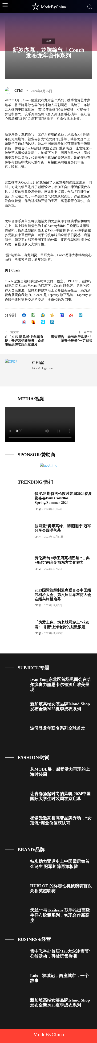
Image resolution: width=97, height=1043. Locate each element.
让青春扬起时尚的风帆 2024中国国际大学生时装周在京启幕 (60, 796)
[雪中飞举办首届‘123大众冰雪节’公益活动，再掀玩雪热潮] (16, 957)
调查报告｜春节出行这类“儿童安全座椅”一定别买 (71, 339)
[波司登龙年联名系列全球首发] (16, 734)
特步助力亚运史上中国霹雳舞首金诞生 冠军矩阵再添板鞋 (59, 864)
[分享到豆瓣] (33, 315)
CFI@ (18, 90)
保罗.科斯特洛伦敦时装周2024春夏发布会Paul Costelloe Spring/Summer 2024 (63, 498)
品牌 (48, 41)
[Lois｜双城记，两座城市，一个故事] (16, 982)
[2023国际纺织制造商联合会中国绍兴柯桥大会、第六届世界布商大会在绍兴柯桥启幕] (18, 600)
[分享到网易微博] (24, 322)
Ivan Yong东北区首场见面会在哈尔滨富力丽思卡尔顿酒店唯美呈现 (60, 684)
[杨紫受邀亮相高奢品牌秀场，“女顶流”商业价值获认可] (16, 824)
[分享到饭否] (43, 322)
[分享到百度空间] (62, 315)
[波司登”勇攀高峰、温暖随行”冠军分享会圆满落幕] (18, 535)
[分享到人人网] (24, 315)
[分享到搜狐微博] (33, 322)
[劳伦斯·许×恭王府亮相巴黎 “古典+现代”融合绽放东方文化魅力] (18, 567)
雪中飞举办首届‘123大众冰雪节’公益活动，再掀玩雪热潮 (60, 954)
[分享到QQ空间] (43, 315)
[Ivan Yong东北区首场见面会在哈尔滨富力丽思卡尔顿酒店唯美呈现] (16, 686)
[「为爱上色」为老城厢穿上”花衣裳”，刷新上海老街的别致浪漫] (18, 632)
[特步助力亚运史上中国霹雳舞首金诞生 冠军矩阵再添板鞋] (16, 868)
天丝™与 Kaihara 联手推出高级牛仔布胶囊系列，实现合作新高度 (60, 915)
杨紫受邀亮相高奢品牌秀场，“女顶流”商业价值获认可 (61, 820)
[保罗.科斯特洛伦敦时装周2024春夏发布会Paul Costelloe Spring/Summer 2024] (18, 503)
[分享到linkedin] (52, 322)
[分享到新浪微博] (71, 315)
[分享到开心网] (52, 315)
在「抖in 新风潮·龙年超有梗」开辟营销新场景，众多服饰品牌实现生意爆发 (24, 341)
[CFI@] (9, 90)
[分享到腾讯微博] (80, 315)
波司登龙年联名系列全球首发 (57, 728)
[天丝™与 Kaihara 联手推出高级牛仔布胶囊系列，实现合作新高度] (16, 916)
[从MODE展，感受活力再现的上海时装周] (16, 775)
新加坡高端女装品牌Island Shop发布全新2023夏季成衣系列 (60, 706)
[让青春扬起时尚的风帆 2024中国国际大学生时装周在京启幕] (16, 800)
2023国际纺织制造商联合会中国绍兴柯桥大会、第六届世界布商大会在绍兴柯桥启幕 (63, 594)
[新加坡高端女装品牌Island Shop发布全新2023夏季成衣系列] (16, 710)
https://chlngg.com (42, 368)
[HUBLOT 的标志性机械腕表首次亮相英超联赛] (16, 892)
